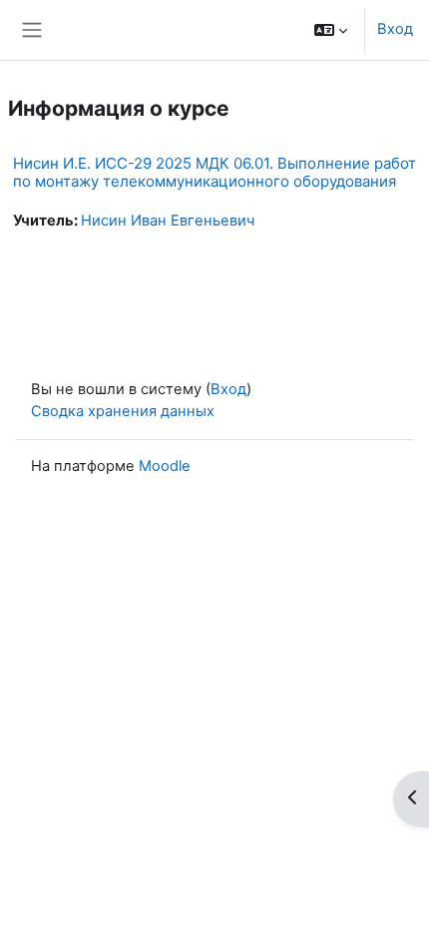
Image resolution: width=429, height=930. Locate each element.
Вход (395, 29)
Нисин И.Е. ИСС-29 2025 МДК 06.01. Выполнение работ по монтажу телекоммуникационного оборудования (214, 172)
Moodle (165, 466)
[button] (330, 30)
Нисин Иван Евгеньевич (167, 221)
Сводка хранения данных (122, 411)
